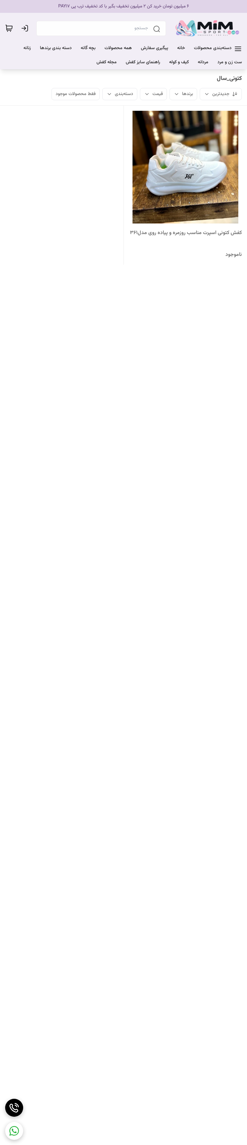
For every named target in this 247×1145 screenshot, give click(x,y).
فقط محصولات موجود (76, 94)
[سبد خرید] (9, 28)
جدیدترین (220, 94)
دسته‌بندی (124, 94)
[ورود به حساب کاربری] (26, 28)
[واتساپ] (14, 1131)
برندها (187, 94)
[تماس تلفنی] (14, 1108)
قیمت (157, 94)
